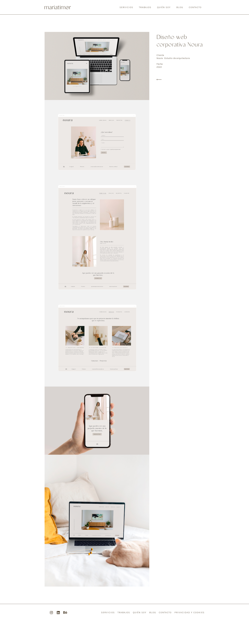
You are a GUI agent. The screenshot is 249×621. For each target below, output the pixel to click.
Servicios (126, 7)
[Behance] (65, 612)
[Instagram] (51, 612)
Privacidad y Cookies (189, 612)
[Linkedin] (58, 612)
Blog (179, 7)
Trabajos (145, 7)
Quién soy (164, 7)
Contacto (195, 7)
